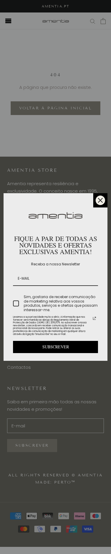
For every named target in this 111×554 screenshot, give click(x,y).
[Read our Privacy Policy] (94, 318)
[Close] (100, 200)
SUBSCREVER (55, 347)
